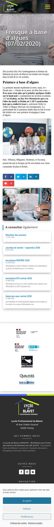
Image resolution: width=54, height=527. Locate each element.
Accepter (27, 500)
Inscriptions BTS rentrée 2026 (19, 278)
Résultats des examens (16, 234)
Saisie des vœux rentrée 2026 (19, 296)
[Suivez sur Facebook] (21, 472)
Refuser (27, 508)
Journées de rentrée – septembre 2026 (23, 247)
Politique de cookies (18, 523)
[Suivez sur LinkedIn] (33, 472)
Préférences (27, 516)
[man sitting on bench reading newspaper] (27, 220)
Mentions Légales (35, 523)
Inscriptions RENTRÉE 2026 (18, 260)
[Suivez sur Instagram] (27, 472)
